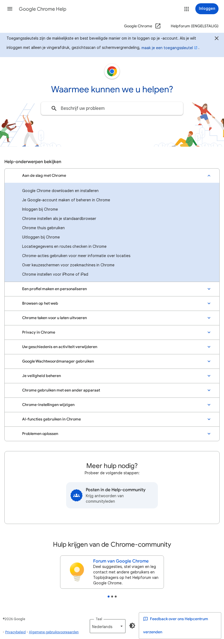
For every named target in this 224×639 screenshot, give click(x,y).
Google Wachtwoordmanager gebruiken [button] (58, 361)
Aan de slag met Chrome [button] (44, 175)
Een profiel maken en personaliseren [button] (54, 289)
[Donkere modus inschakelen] (132, 625)
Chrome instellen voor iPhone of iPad (55, 274)
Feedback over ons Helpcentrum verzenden (175, 625)
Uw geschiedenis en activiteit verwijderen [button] (59, 346)
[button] (9, 8)
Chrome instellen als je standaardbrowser (59, 218)
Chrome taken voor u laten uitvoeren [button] (54, 318)
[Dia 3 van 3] (116, 596)
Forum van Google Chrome (121, 561)
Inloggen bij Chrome (40, 209)
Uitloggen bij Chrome (41, 237)
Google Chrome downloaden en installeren (60, 190)
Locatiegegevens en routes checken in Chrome (64, 246)
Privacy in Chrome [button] (38, 332)
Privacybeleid (15, 632)
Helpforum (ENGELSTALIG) (195, 26)
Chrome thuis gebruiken (43, 227)
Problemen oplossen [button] (40, 433)
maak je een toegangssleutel (167, 47)
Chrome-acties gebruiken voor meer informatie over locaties (76, 255)
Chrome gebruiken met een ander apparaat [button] (61, 390)
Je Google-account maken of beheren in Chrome (66, 200)
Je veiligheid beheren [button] (41, 375)
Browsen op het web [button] (40, 303)
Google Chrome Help (42, 9)
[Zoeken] (54, 108)
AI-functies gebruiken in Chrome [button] (51, 419)
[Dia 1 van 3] (109, 596)
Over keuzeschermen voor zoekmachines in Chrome (68, 265)
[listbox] (108, 626)
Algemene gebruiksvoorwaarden (54, 632)
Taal (99, 619)
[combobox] (112, 108)
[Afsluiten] (216, 39)
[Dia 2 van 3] (112, 596)
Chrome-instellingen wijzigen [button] (48, 404)
